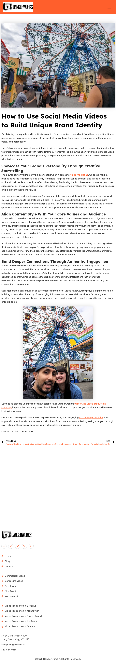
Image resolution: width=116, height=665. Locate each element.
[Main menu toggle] (109, 7)
